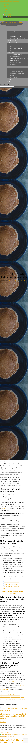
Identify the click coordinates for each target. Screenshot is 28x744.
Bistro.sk (13, 44)
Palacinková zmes (16, 69)
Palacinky (10, 30)
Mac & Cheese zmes (16, 71)
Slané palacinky (15, 34)
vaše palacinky (5, 508)
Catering (13, 65)
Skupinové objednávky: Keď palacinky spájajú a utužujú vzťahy (13, 716)
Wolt (11, 46)
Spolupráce (11, 52)
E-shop (9, 67)
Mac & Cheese (12, 40)
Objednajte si (12, 42)
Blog (9, 79)
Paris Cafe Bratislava (21, 281)
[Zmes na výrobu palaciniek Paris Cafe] (14, 588)
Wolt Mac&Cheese (16, 48)
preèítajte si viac (4, 732)
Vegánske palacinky (17, 36)
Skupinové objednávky (17, 63)
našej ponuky (11, 681)
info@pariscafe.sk (5, 689)
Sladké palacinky (16, 32)
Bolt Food (13, 50)
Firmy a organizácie (17, 54)
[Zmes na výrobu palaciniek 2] (11, 584)
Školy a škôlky (15, 56)
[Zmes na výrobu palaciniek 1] (11, 582)
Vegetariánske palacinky (18, 38)
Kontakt (10, 81)
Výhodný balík (15, 77)
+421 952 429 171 (4, 1)
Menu (9, 28)
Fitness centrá (15, 61)
